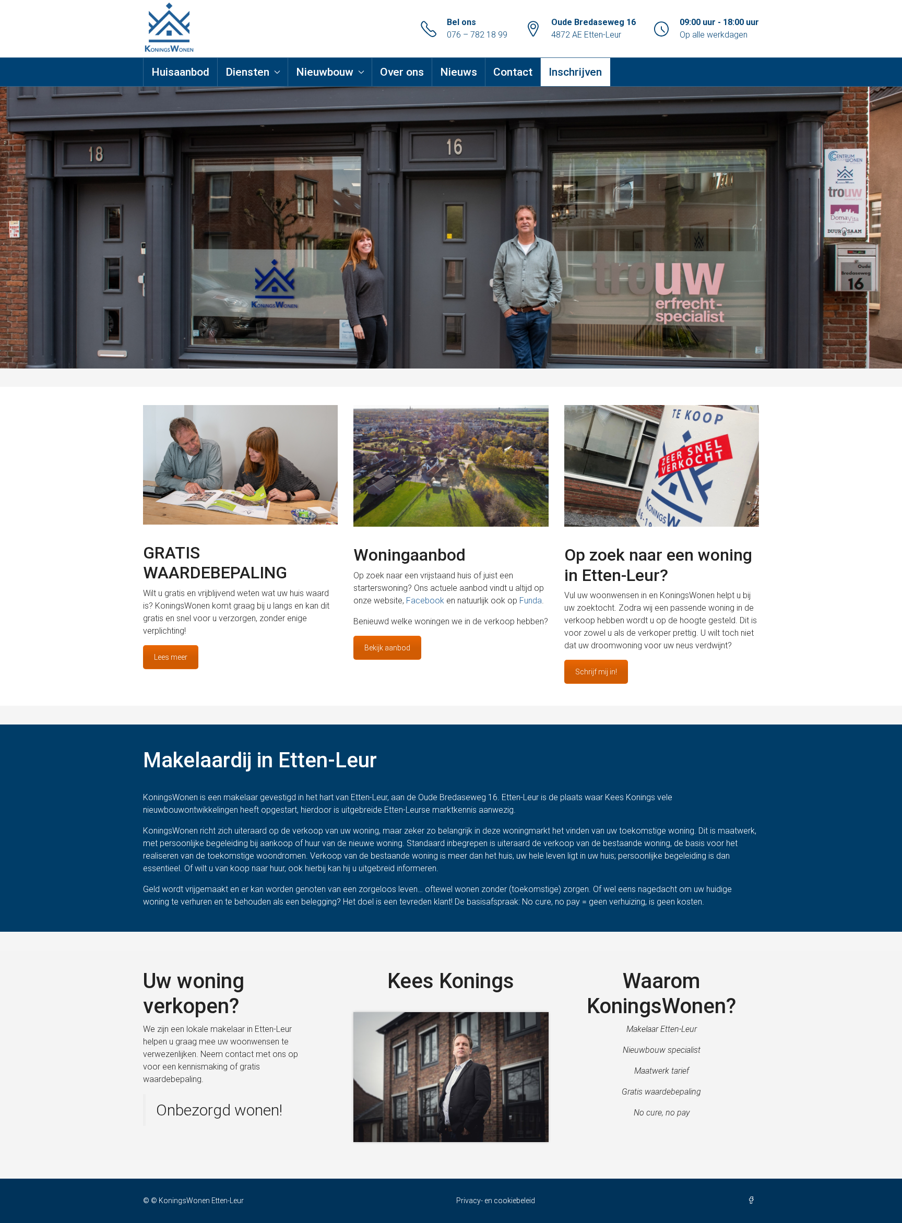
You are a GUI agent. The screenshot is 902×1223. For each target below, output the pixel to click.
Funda (530, 600)
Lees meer (170, 657)
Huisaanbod (180, 72)
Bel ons (461, 22)
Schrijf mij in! (596, 672)
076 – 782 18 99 (477, 35)
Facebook (425, 600)
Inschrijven (575, 72)
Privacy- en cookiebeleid (495, 1200)
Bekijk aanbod (387, 648)
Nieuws (458, 72)
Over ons (402, 72)
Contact (512, 72)
